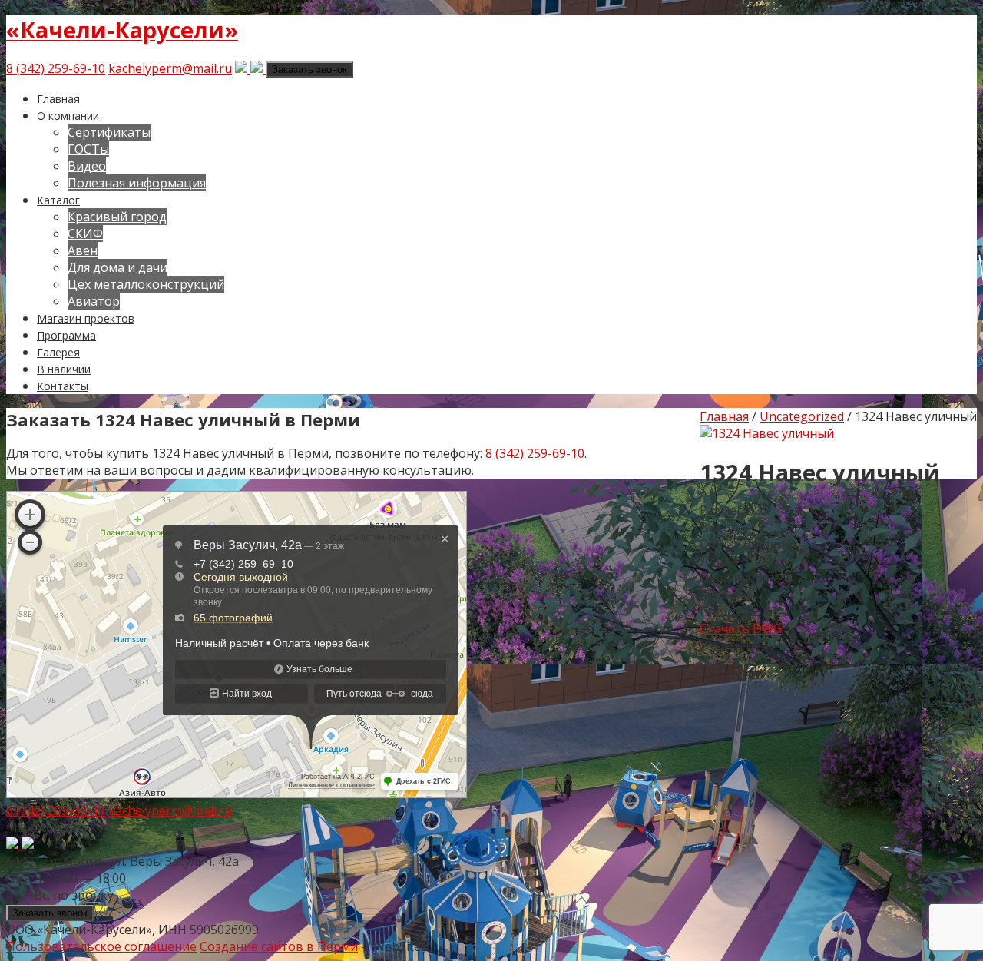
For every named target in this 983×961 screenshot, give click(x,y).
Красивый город (117, 216)
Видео (87, 165)
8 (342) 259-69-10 (55, 68)
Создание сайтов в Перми (279, 946)
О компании (68, 115)
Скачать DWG (741, 628)
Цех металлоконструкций (146, 284)
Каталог (58, 200)
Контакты (62, 386)
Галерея (58, 352)
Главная (58, 98)
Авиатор (94, 301)
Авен (83, 250)
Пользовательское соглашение (101, 946)
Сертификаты (109, 132)
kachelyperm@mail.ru (170, 68)
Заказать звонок (309, 69)
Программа (66, 335)
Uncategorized (802, 416)
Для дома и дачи (117, 267)
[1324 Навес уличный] (767, 433)
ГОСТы (88, 149)
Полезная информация (137, 182)
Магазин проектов (85, 318)
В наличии (64, 369)
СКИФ (85, 233)
